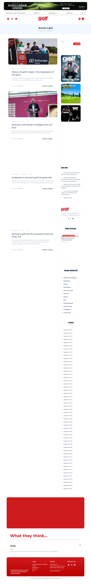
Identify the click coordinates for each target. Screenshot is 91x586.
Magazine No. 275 (67, 469)
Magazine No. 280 (67, 485)
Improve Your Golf (68, 290)
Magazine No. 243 (67, 371)
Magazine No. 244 (67, 374)
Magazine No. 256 (67, 409)
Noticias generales (68, 303)
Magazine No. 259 (67, 418)
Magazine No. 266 (67, 441)
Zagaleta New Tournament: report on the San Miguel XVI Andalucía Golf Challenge (70, 186)
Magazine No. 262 (67, 428)
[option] (71, 238)
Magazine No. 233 (67, 339)
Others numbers (67, 306)
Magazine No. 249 (67, 387)
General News (24, 68)
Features (65, 284)
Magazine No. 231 (67, 333)
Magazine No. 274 (67, 466)
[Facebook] (8, 19)
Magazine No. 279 (67, 482)
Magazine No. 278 (67, 479)
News (22, 121)
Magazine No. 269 (67, 450)
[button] (79, 19)
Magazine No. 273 (67, 463)
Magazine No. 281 (67, 488)
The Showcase (67, 312)
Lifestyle (65, 296)
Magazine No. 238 (67, 355)
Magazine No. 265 (67, 437)
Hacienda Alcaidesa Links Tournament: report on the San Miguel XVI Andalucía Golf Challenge (70, 179)
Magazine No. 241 (67, 364)
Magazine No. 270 (67, 453)
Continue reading (47, 86)
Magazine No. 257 (67, 412)
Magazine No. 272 (67, 460)
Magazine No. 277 (67, 476)
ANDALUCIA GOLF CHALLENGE (15, 13)
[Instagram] (12, 19)
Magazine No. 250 (67, 390)
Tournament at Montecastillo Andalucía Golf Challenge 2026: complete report (69, 192)
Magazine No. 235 (67, 345)
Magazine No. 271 (67, 456)
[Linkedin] (16, 19)
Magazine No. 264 (67, 434)
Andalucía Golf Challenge (68, 235)
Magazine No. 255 (67, 406)
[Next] (72, 261)
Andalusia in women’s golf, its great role (32, 177)
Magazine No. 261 (67, 425)
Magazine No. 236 (67, 349)
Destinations (66, 281)
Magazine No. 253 (67, 399)
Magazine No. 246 (67, 377)
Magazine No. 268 (67, 447)
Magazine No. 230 (67, 329)
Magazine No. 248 (67, 383)
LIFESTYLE (69, 13)
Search (62, 41)
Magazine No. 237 (67, 352)
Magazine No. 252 (67, 396)
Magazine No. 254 (67, 403)
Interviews (66, 293)
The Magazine (67, 309)
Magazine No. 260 (67, 422)
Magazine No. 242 (67, 368)
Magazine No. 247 (67, 380)
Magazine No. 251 (67, 393)
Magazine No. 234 (67, 342)
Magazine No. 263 (67, 431)
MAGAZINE (52, 13)
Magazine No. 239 (67, 358)
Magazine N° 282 (67, 197)
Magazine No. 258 (67, 415)
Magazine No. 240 (67, 361)
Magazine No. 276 (67, 472)
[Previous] (70, 261)
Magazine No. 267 (67, 444)
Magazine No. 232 (67, 336)
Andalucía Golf (15, 68)
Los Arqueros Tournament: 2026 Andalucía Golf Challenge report (70, 238)
